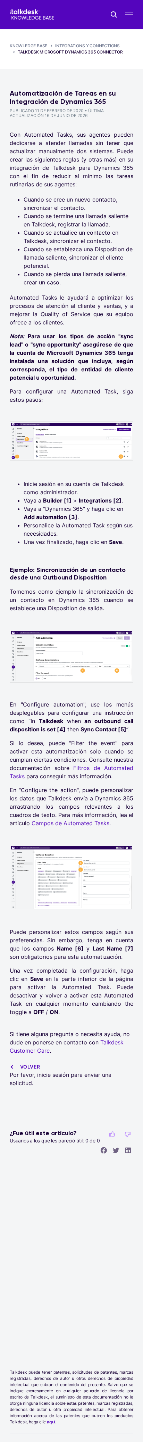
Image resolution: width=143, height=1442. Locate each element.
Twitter (116, 1150)
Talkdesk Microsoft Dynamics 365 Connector (70, 52)
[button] (112, 1134)
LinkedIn (128, 1150)
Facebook (104, 1150)
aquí (51, 1421)
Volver (30, 1067)
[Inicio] (32, 14)
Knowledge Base (28, 45)
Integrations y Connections (87, 45)
